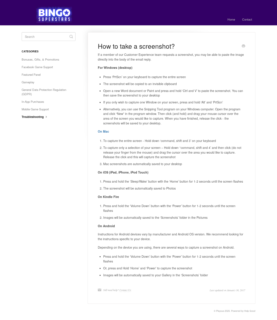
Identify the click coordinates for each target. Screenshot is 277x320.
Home (231, 19)
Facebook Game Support (37, 67)
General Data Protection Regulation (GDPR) (44, 92)
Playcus (220, 310)
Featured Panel (31, 74)
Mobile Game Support (35, 109)
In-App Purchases (33, 102)
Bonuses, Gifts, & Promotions (40, 59)
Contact (247, 19)
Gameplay (28, 82)
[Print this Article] (243, 46)
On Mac (103, 131)
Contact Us (125, 290)
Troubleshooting (33, 117)
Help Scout (249, 310)
